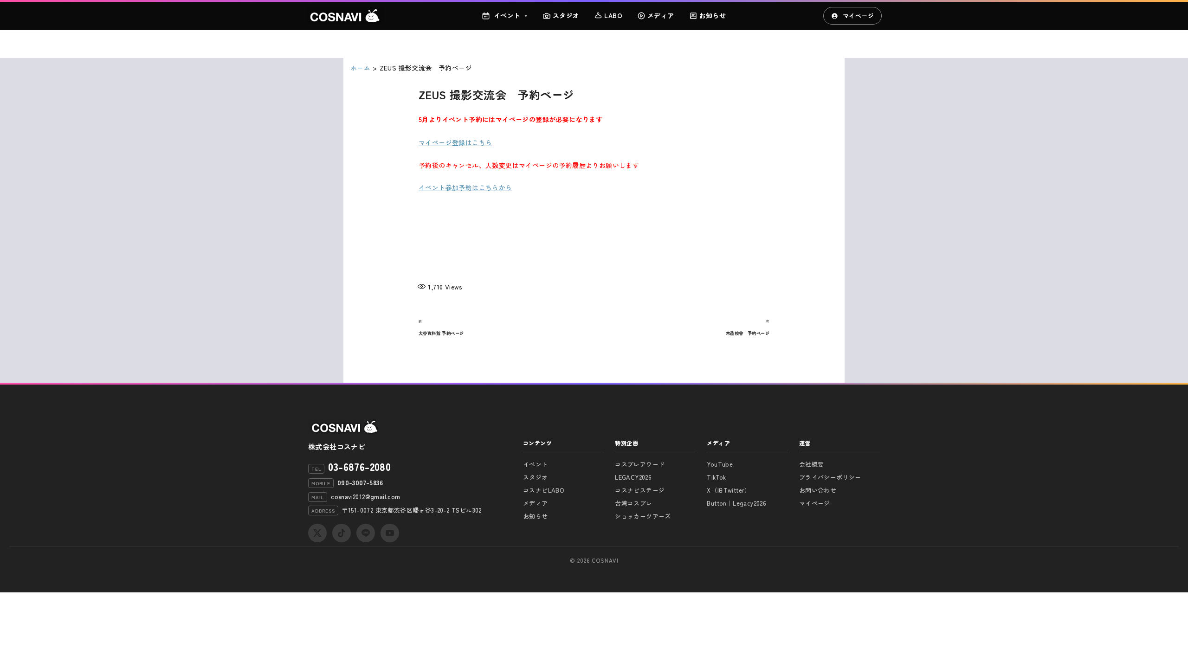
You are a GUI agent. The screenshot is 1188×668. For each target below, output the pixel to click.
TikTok (716, 477)
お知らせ (712, 15)
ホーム (360, 67)
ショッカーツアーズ (643, 516)
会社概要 (811, 464)
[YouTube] (390, 533)
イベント (511, 15)
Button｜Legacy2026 (736, 503)
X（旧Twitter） (728, 490)
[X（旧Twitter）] (317, 533)
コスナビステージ (640, 490)
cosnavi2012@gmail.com (365, 496)
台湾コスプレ (633, 503)
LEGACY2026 (633, 477)
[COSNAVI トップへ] (345, 15)
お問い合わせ (817, 490)
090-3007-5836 (360, 482)
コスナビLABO (543, 490)
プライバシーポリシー (830, 477)
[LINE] (365, 533)
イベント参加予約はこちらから (465, 187)
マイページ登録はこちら (455, 142)
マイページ (858, 15)
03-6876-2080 (359, 466)
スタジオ (566, 15)
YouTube (720, 464)
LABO (613, 15)
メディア (660, 15)
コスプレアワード (640, 464)
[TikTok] (341, 533)
